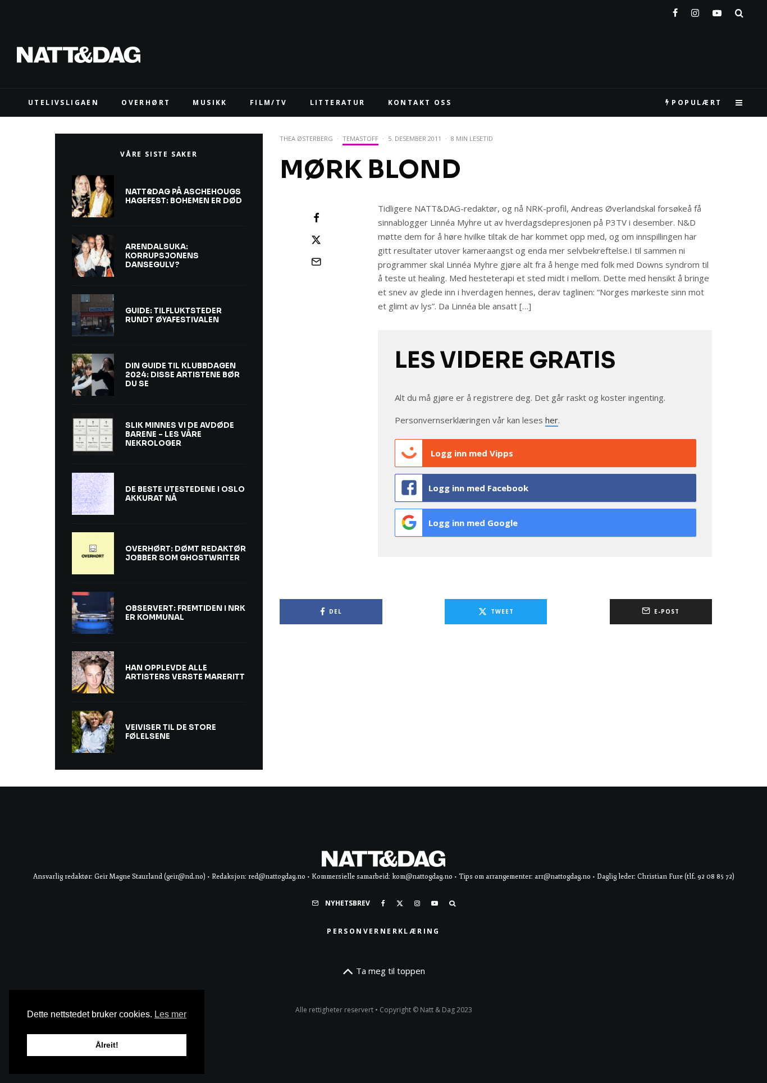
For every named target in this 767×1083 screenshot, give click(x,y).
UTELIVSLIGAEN (63, 102)
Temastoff (360, 138)
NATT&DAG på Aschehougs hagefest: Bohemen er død (183, 196)
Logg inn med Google (473, 522)
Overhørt (145, 102)
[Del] (316, 218)
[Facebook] (675, 10)
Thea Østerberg (306, 138)
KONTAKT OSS (419, 102)
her (551, 420)
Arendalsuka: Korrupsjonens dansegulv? (162, 256)
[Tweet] (316, 240)
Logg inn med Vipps (470, 453)
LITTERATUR (338, 102)
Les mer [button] (170, 1014)
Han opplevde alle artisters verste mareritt (185, 672)
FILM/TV (268, 102)
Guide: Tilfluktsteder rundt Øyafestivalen (173, 315)
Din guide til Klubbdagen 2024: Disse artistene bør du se (182, 375)
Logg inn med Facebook (478, 487)
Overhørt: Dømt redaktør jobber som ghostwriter (185, 553)
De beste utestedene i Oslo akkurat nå (185, 493)
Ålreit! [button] (106, 1044)
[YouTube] (717, 10)
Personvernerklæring (383, 931)
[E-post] (316, 262)
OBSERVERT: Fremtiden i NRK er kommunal (185, 613)
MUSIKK (210, 102)
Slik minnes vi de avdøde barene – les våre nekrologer (179, 434)
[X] (400, 903)
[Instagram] (695, 10)
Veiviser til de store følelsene (170, 732)
